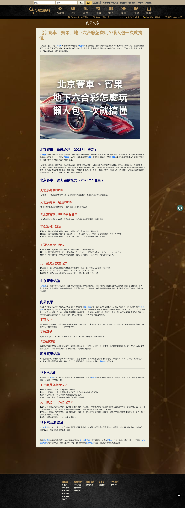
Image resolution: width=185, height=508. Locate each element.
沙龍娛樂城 (102, 361)
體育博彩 (65, 487)
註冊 (88, 2)
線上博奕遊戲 (85, 440)
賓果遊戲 (65, 490)
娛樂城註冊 (90, 443)
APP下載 (139, 2)
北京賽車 (43, 286)
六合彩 (52, 377)
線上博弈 (87, 307)
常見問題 (114, 2)
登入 (81, 2)
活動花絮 (131, 2)
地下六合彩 (44, 427)
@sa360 (114, 485)
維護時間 (106, 2)
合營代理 (148, 2)
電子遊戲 (65, 496)
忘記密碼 (96, 2)
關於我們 (77, 490)
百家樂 (109, 440)
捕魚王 (64, 499)
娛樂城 (93, 377)
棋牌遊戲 (65, 493)
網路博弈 (46, 440)
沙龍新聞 (123, 2)
